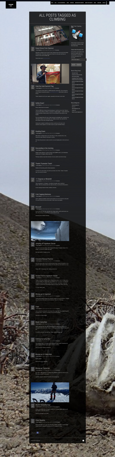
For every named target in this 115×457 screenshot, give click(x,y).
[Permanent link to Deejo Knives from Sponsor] (50, 36)
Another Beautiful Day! (43, 405)
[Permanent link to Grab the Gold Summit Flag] (50, 74)
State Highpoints (39, 50)
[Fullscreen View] (108, 2)
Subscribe (99, 2)
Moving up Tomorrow (43, 368)
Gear (73, 106)
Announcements (75, 105)
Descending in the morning (44, 148)
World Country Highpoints (76, 112)
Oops (37, 307)
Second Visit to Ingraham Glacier (47, 276)
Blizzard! (38, 207)
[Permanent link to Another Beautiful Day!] (50, 392)
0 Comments (57, 50)
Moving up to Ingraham (43, 294)
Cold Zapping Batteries (43, 194)
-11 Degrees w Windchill (44, 179)
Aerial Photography (89, 2)
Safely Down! (40, 103)
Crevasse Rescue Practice (44, 259)
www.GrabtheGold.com (54, 92)
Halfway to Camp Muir (43, 339)
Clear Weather (40, 420)
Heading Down (40, 131)
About (52, 2)
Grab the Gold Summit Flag (45, 86)
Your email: (73, 57)
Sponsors (72, 2)
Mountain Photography (79, 2)
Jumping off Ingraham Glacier (46, 244)
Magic (95, 2)
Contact (104, 2)
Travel (73, 110)
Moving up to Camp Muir (44, 354)
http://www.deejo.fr (46, 58)
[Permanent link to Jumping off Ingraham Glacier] (50, 231)
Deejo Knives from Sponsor (45, 48)
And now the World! (75, 76)
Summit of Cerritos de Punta (77, 74)
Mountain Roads (75, 73)
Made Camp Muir (41, 322)
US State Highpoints (61, 2)
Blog (55, 2)
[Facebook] (83, 440)
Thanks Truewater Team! (44, 164)
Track (68, 2)
